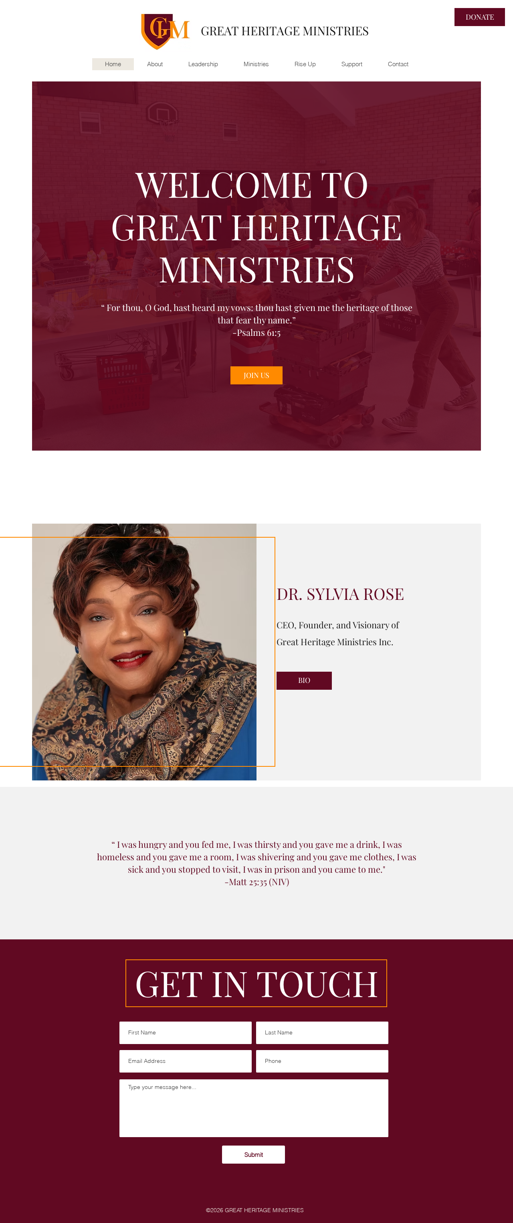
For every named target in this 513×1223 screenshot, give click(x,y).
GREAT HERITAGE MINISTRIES (285, 30)
